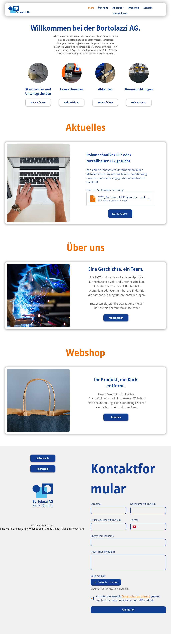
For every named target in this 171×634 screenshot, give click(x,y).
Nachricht (103, 551)
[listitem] (38, 87)
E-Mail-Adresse (106, 519)
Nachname (143, 503)
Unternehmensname (102, 535)
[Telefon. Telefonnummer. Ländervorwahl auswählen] (136, 526)
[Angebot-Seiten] (123, 8)
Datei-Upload (98, 575)
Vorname (96, 503)
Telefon (134, 519)
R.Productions (51, 528)
